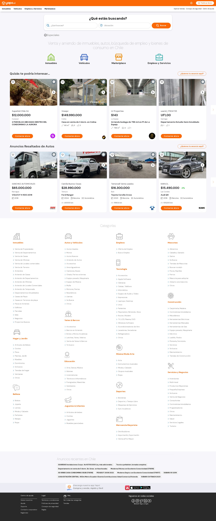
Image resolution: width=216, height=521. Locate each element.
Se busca (18, 367)
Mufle (68, 285)
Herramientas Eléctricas (179, 319)
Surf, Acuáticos (124, 409)
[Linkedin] (145, 501)
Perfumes (18, 415)
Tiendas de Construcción (180, 356)
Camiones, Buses (73, 271)
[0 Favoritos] (112, 82)
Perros (172, 274)
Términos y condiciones (50, 500)
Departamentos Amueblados (27, 293)
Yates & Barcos (72, 320)
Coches (69, 416)
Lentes (17, 408)
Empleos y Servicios (33, 9)
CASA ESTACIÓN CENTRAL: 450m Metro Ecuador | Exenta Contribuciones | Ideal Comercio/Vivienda (98, 477)
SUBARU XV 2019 (170, 473)
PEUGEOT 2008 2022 (105, 473)
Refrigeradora (123, 334)
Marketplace (50, 9)
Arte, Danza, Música (74, 368)
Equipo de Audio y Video (128, 294)
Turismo (173, 426)
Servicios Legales (177, 422)
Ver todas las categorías (72, 500)
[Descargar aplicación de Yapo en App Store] (135, 487)
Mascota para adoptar (179, 278)
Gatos (172, 256)
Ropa (17, 422)
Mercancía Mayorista (126, 425)
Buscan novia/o (176, 267)
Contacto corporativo (29, 510)
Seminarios (70, 386)
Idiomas (69, 371)
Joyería (18, 404)
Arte (120, 360)
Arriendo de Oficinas (23, 282)
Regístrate (24, 513)
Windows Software (126, 323)
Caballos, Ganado (177, 252)
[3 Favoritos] (162, 155)
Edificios (18, 307)
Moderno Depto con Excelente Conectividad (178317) (138, 473)
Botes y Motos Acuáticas (76, 334)
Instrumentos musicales (128, 364)
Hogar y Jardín (20, 338)
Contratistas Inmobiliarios (180, 312)
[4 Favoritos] (63, 82)
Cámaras (121, 283)
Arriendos (19, 271)
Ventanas (19, 374)
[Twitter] (141, 501)
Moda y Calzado (21, 411)
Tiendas (66, 503)
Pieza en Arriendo (22, 304)
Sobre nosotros (26, 500)
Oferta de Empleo (125, 249)
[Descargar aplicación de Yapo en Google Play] (145, 487)
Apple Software (124, 279)
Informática (122, 290)
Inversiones (174, 378)
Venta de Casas (21, 256)
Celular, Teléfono (125, 286)
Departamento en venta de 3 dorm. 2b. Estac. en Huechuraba (82, 469)
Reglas (44, 510)
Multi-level (174, 382)
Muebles (18, 359)
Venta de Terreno (22, 267)
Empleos (120, 242)
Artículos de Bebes (22, 345)
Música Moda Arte (125, 354)
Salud (172, 419)
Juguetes (70, 419)
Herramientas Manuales (179, 323)
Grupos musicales (125, 371)
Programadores (176, 408)
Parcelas (18, 311)
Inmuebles (6, 9)
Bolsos (17, 400)
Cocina (18, 348)
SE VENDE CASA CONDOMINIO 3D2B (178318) (75, 473)
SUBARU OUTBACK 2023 (150, 477)
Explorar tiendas (179, 9)
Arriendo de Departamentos (26, 278)
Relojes (18, 419)
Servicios (173, 345)
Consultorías (175, 400)
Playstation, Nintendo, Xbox (129, 312)
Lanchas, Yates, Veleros (76, 337)
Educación (70, 361)
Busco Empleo (124, 252)
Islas (16, 315)
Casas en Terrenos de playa (26, 300)
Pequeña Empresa (177, 389)
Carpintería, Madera (178, 308)
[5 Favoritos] (162, 82)
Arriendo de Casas (22, 274)
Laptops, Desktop (125, 301)
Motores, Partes (73, 289)
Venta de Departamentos (25, 252)
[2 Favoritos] (112, 155)
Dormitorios (20, 363)
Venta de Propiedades (24, 249)
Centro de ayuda (208, 9)
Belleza (16, 394)
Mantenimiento (176, 352)
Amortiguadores (73, 267)
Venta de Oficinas (22, 260)
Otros (17, 378)
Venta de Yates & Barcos (76, 341)
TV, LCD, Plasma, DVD (126, 319)
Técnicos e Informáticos (76, 378)
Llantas (69, 296)
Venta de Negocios (177, 397)
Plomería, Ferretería (178, 341)
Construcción (174, 302)
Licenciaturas (72, 375)
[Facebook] (133, 501)
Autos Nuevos (72, 256)
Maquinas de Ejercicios (127, 405)
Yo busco (70, 345)
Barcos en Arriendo (74, 330)
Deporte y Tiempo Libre (128, 401)
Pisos (17, 352)
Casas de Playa (21, 296)
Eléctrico (173, 334)
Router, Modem (124, 315)
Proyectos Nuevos (22, 322)
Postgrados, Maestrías (75, 382)
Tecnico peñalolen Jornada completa (131, 465)
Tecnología (121, 269)
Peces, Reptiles (176, 271)
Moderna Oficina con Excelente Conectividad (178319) (132, 469)
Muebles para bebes (74, 423)
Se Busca (70, 300)
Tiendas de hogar (22, 370)
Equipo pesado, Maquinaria (77, 278)
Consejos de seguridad (194, 9)
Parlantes (122, 308)
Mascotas (173, 242)
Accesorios (71, 263)
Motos (69, 252)
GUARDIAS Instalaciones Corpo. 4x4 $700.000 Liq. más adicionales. (85, 465)
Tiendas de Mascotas (178, 263)
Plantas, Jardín (21, 356)
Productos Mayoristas (179, 386)
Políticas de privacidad (50, 503)
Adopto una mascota (178, 282)
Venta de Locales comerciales (27, 263)
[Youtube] (149, 501)
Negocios (18, 318)
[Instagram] (137, 501)
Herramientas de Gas (178, 326)
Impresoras (122, 297)
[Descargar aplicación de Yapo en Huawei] (127, 487)
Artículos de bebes (74, 412)
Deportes (120, 391)
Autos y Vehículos (73, 242)
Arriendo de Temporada (25, 289)
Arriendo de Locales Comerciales (28, 285)
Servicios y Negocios (178, 372)
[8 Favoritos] (13, 82)
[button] (53, 92)
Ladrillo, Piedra (175, 337)
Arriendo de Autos (74, 260)
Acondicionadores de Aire (129, 326)
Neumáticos (71, 293)
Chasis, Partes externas (76, 274)
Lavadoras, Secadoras (127, 330)
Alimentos (174, 249)
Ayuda (23, 503)
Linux (120, 304)
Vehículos (18, 9)
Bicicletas (122, 398)
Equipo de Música (73, 282)
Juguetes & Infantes (75, 406)
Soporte (24, 506)
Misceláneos (175, 315)
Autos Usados (72, 249)
